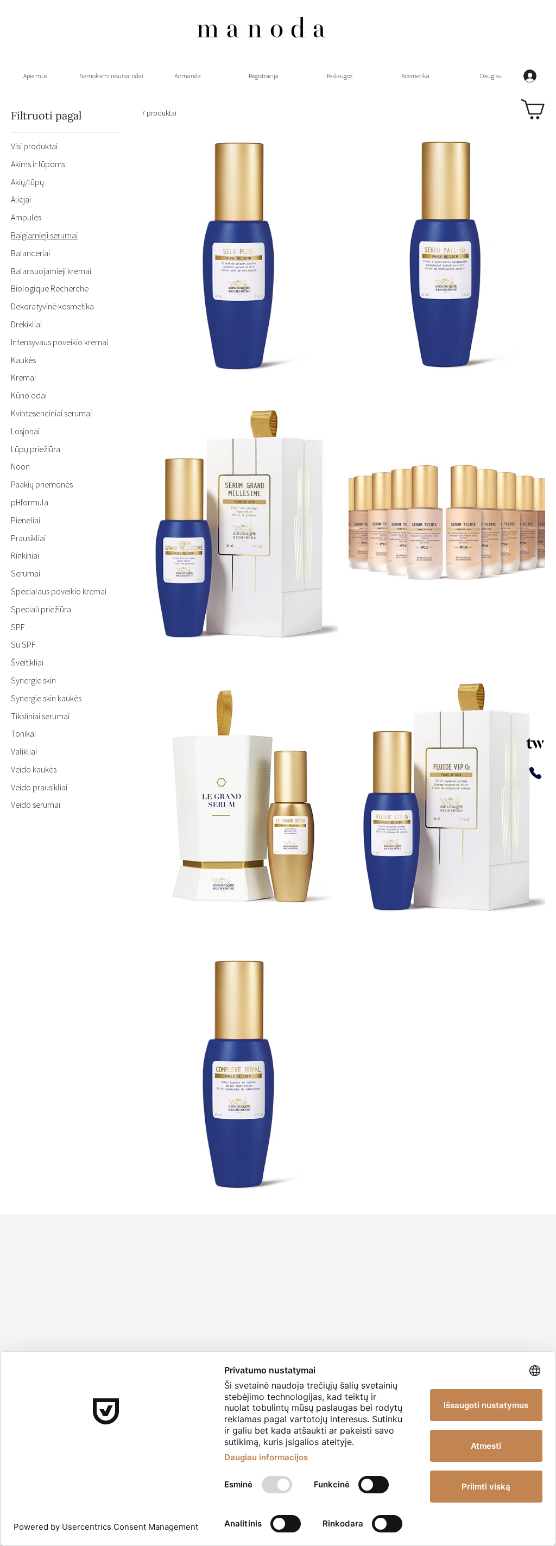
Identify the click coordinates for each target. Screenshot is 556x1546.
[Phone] (535, 773)
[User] (535, 743)
